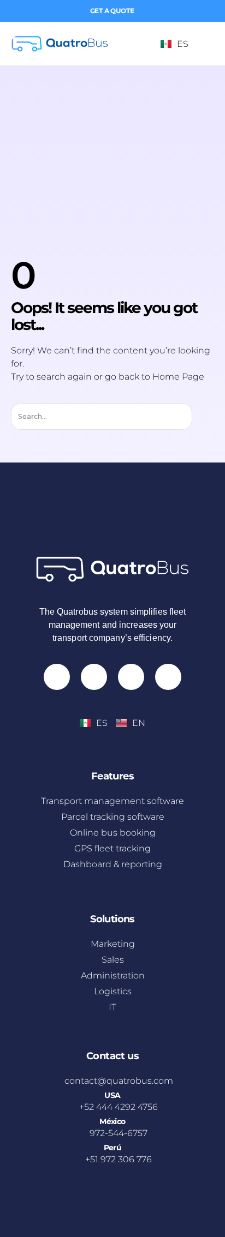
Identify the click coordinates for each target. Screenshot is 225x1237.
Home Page (178, 376)
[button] (204, 44)
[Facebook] (131, 677)
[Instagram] (57, 677)
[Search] (201, 416)
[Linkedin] (168, 677)
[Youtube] (94, 677)
